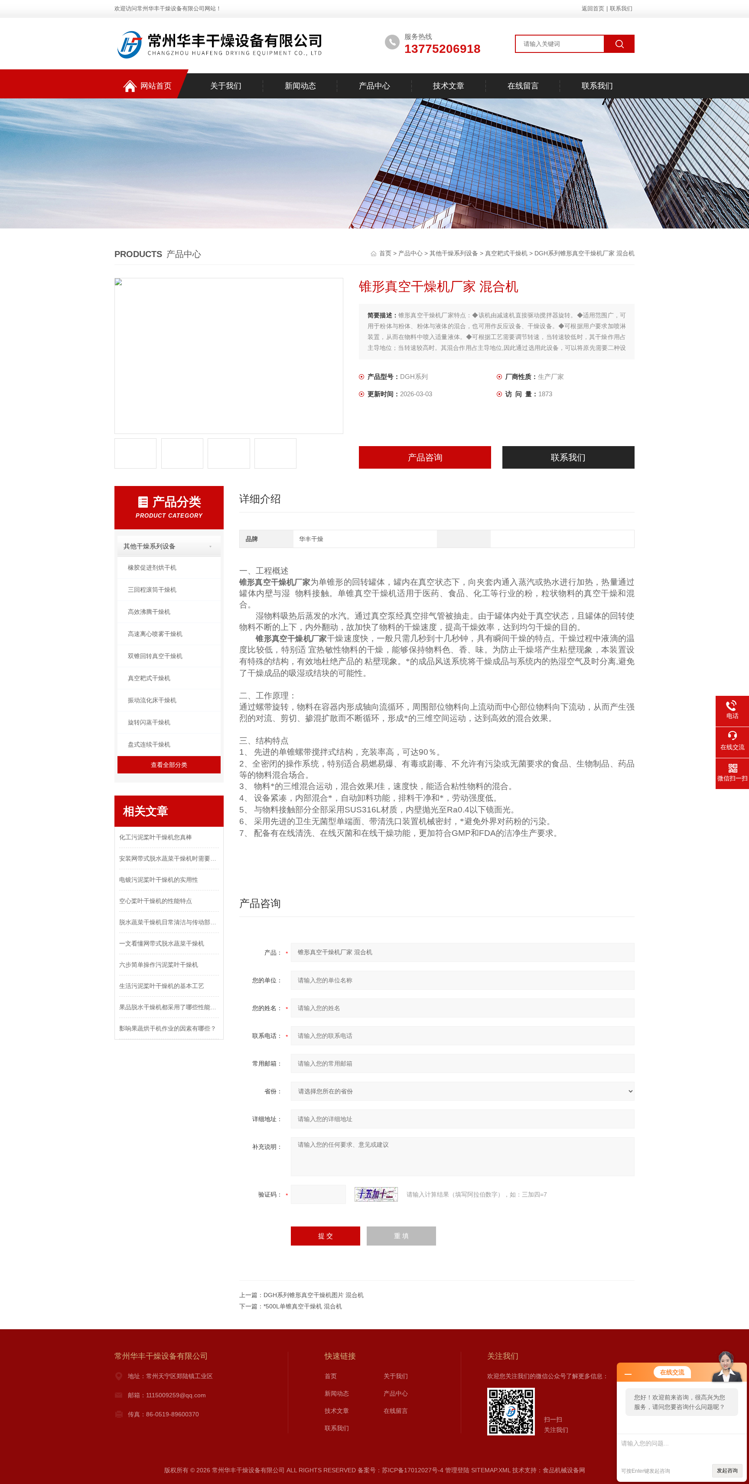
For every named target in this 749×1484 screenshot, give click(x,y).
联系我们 (621, 8)
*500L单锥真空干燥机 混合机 (303, 1306)
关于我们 (225, 86)
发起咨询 (727, 1471)
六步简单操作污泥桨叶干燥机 (158, 964)
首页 (386, 253)
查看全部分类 (169, 764)
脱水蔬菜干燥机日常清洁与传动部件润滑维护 (169, 922)
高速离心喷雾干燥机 (155, 633)
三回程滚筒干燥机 (152, 589)
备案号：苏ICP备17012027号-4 (400, 1470)
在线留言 (523, 86)
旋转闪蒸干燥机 (149, 722)
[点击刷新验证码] (376, 1194)
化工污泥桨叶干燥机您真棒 (155, 837)
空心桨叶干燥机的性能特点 (155, 900)
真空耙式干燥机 (506, 253)
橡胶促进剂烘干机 (152, 567)
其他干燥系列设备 (454, 253)
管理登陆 (457, 1470)
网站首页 (156, 86)
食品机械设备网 (564, 1470)
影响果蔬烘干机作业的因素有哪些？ (167, 1028)
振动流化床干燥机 (152, 700)
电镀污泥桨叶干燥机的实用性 (158, 879)
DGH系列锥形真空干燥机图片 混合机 (314, 1295)
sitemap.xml (491, 1470)
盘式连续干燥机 (149, 744)
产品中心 (374, 86)
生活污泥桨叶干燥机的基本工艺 (161, 985)
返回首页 (593, 8)
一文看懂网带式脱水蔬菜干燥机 (161, 943)
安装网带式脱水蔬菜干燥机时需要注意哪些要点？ (169, 858)
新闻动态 (300, 86)
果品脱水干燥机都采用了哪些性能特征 (169, 1007)
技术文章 (448, 86)
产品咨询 (425, 457)
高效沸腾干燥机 (149, 611)
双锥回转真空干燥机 (155, 655)
